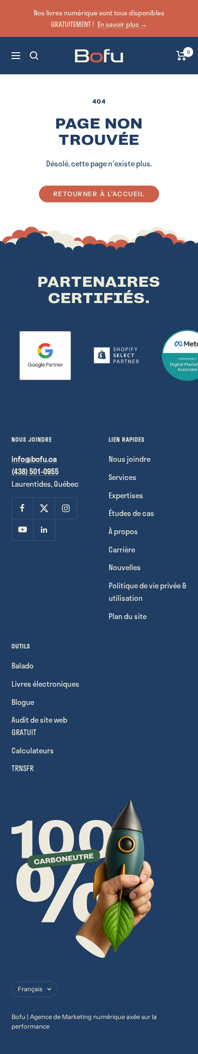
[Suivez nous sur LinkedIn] (44, 529)
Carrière (122, 549)
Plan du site (128, 616)
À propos (123, 531)
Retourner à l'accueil (99, 194)
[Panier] (181, 55)
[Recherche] (34, 55)
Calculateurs (33, 750)
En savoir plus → (122, 24)
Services (122, 477)
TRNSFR (23, 768)
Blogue (23, 702)
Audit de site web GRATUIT (39, 726)
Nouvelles (125, 567)
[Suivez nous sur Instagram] (65, 508)
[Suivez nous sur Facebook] (22, 508)
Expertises (126, 495)
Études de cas (131, 513)
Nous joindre (129, 459)
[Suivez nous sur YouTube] (22, 529)
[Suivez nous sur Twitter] (44, 508)
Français (30, 989)
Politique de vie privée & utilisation (147, 592)
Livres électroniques (45, 684)
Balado (23, 665)
